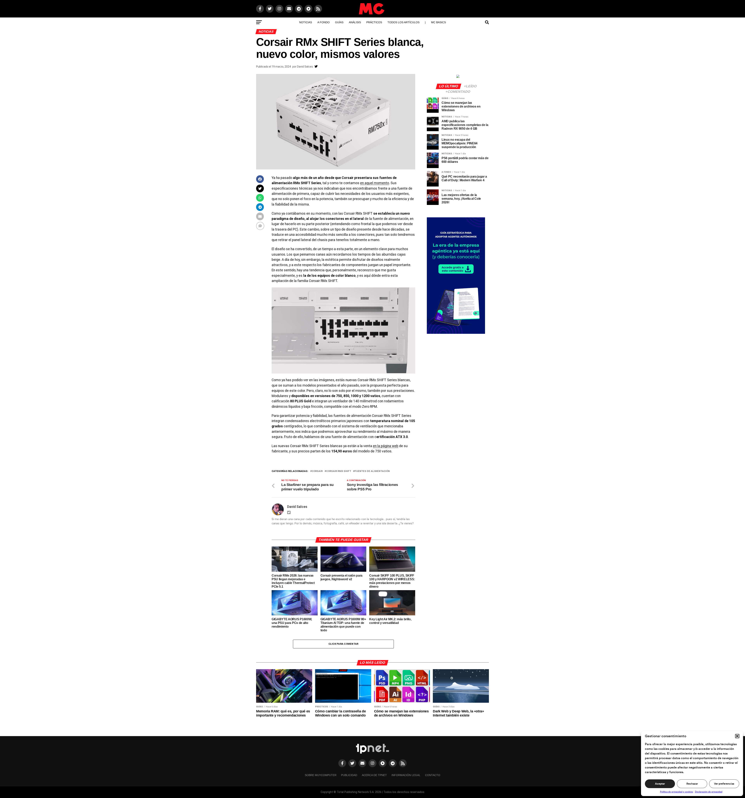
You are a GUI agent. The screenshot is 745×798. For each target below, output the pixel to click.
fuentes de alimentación (372, 471)
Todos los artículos (403, 22)
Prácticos (374, 22)
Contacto (432, 775)
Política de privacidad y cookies (676, 792)
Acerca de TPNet (374, 775)
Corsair (317, 471)
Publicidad (349, 775)
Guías (339, 22)
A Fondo (323, 22)
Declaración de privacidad (708, 792)
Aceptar (660, 783)
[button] (737, 736)
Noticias (305, 22)
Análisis (355, 22)
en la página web (385, 446)
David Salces (305, 66)
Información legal (406, 775)
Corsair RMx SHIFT (338, 471)
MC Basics (438, 22)
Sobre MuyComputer (320, 775)
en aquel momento (374, 183)
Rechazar (692, 783)
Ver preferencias (724, 783)
